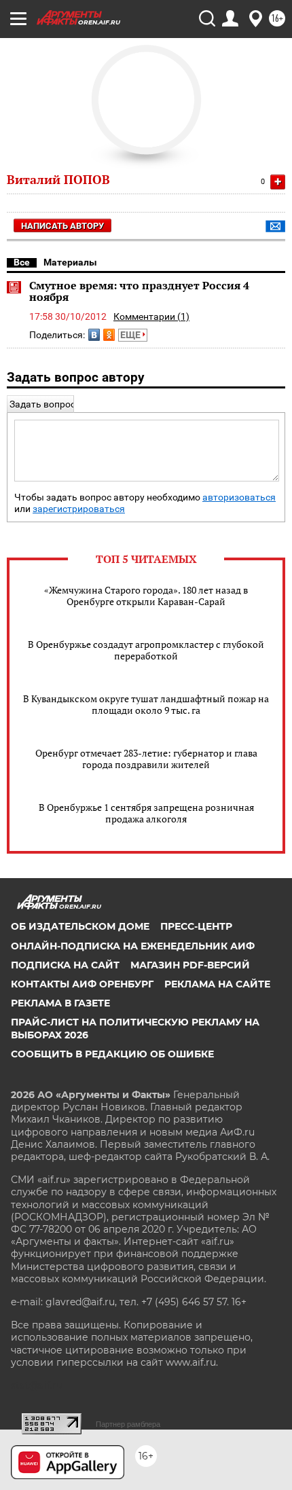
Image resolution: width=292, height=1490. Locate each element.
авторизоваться (239, 497)
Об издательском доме (80, 926)
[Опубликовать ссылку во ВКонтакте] (94, 335)
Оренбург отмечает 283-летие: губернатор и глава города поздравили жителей (146, 758)
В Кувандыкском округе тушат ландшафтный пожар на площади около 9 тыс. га (146, 704)
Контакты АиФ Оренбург (82, 984)
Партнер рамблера (128, 1424)
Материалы (70, 262)
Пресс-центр (196, 926)
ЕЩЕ (131, 334)
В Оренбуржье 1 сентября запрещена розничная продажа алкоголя (146, 812)
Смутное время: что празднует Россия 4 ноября (139, 291)
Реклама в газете (60, 1003)
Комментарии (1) (151, 316)
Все (22, 262)
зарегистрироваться (79, 509)
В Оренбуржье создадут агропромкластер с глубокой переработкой (146, 649)
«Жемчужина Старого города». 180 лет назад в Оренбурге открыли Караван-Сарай (146, 595)
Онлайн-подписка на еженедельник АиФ (133, 946)
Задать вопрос (42, 404)
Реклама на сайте (217, 984)
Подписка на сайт (65, 965)
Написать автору (62, 226)
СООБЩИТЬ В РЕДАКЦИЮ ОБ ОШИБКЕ (112, 1054)
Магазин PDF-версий (190, 965)
